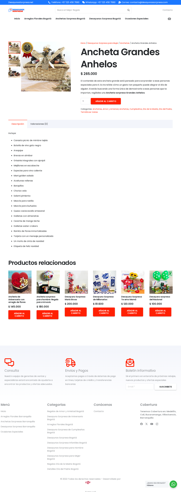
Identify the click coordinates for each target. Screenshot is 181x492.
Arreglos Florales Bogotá (60, 424)
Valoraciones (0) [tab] (39, 123)
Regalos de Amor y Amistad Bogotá (65, 411)
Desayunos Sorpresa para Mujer (103, 43)
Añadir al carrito (105, 101)
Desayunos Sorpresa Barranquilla (18, 426)
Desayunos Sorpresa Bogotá (62, 437)
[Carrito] (169, 18)
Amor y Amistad (110, 109)
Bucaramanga (153, 414)
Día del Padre (165, 109)
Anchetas (124, 43)
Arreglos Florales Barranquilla (16, 416)
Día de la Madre (150, 109)
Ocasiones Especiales (12, 431)
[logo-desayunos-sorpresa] (16, 10)
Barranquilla (146, 417)
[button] (66, 46)
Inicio (83, 43)
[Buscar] (128, 10)
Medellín (171, 411)
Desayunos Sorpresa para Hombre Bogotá (65, 449)
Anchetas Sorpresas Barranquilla (18, 421)
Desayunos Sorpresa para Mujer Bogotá (63, 457)
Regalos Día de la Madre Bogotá (63, 463)
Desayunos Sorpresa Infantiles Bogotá (67, 442)
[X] (146, 424)
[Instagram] (157, 424)
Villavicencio (169, 414)
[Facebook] (141, 424)
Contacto (168, 10)
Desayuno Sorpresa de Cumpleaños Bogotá (66, 431)
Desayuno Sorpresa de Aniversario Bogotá (65, 418)
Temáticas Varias (89, 112)
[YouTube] (151, 424)
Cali (142, 414)
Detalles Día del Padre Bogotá (62, 469)
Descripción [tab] (18, 123)
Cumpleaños (136, 109)
